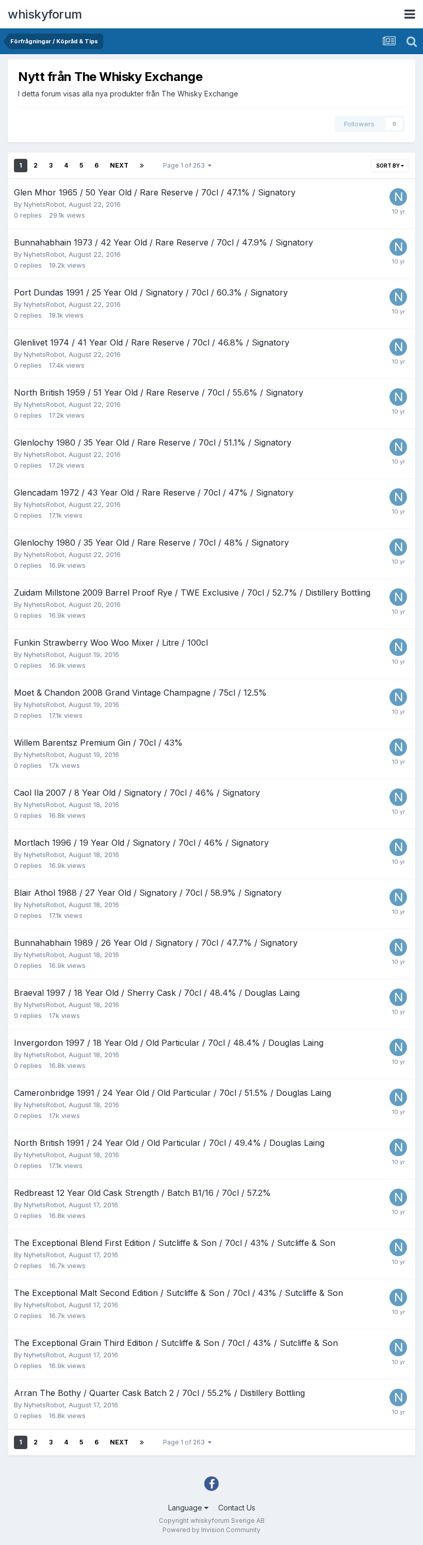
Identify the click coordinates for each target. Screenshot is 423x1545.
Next (119, 165)
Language (186, 1507)
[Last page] (142, 165)
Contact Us (236, 1507)
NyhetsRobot (44, 204)
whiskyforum (45, 14)
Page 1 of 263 (185, 165)
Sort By (388, 165)
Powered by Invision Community (211, 1530)
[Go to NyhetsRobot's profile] (398, 197)
